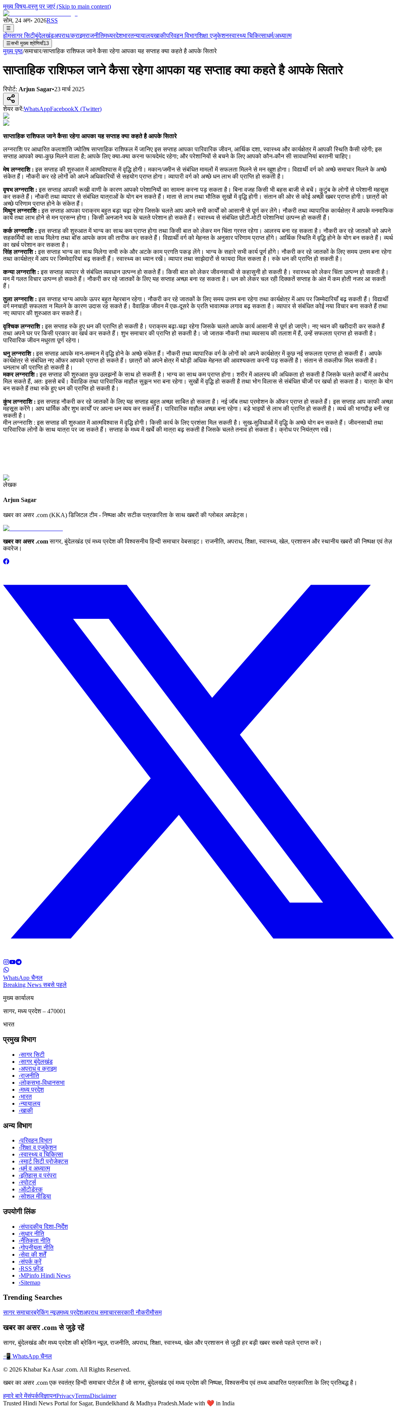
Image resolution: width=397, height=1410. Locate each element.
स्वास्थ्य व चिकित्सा (41, 1154)
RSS (52, 20)
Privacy (65, 1396)
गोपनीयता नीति (36, 1247)
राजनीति (94, 35)
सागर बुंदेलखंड (36, 1061)
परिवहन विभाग (181, 35)
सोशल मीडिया (35, 1196)
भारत (128, 35)
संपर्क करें (30, 1261)
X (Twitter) (88, 109)
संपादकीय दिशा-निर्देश (43, 1226)
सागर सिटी (23, 35)
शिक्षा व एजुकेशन (38, 1147)
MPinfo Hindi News (45, 1275)
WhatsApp (37, 109)
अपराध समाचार (100, 1312)
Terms (82, 1396)
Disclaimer (103, 1396)
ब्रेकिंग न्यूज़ (46, 1312)
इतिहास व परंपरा (38, 1175)
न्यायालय (144, 35)
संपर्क (33, 1396)
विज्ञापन (47, 1396)
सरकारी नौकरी (133, 1312)
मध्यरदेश (113, 35)
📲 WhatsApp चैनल (27, 1356)
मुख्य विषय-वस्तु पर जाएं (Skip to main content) (57, 6)
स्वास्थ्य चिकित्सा (248, 35)
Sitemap (29, 1282)
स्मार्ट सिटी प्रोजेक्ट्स (43, 1161)
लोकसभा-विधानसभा (42, 1082)
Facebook (62, 109)
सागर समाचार (18, 1312)
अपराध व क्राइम (38, 1068)
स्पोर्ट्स (27, 1182)
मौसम (156, 1312)
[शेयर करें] (11, 99)
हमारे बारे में (15, 1396)
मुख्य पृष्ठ (13, 51)
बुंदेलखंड (44, 35)
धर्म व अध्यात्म (34, 1168)
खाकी (160, 35)
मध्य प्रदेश (31, 1089)
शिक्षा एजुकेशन (213, 35)
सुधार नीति (31, 1233)
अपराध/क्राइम (69, 35)
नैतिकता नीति (34, 1240)
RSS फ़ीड (31, 1268)
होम (7, 35)
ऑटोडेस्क (31, 1189)
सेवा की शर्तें (32, 1254)
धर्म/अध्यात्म (279, 35)
